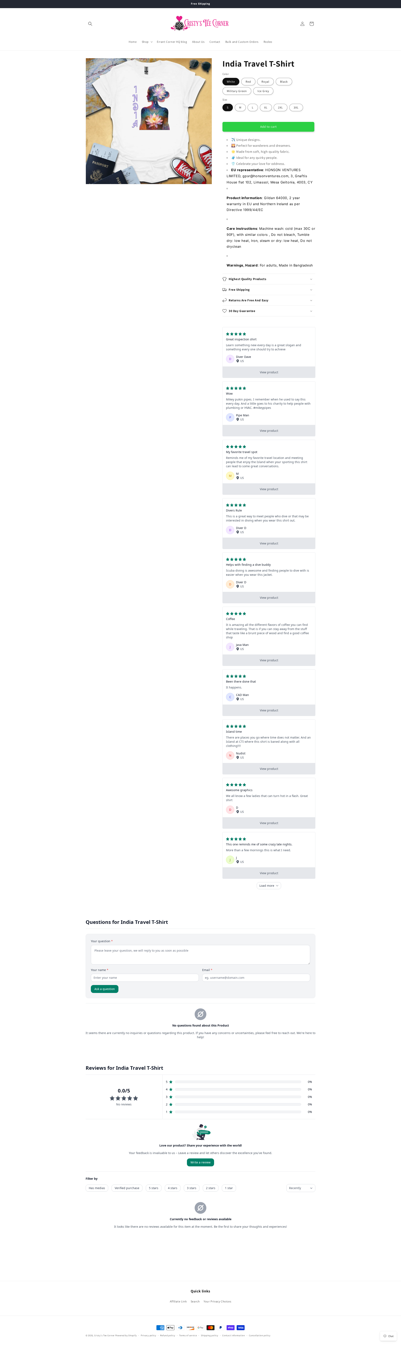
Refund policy (167, 1335)
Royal (265, 81)
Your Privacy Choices (217, 1301)
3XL (296, 107)
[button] (90, 23)
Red (248, 81)
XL (266, 107)
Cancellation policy (259, 1335)
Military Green (237, 91)
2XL (280, 107)
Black (284, 81)
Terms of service (188, 1335)
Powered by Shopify (126, 1335)
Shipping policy (209, 1335)
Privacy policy (148, 1335)
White (231, 81)
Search (195, 1301)
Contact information (233, 1335)
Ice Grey (263, 91)
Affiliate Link (178, 1301)
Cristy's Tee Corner (104, 1335)
